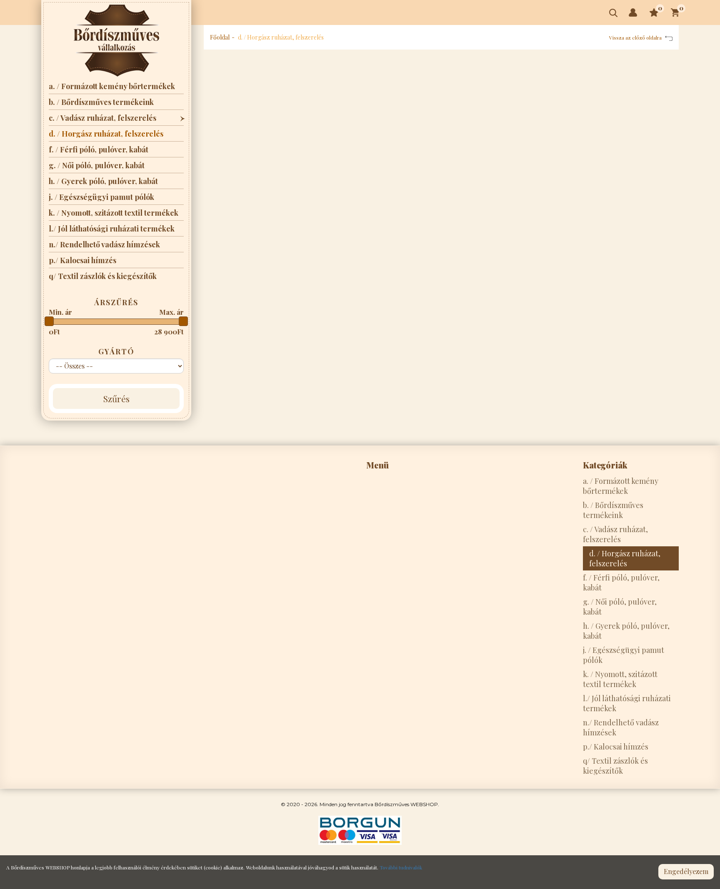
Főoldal (220, 37)
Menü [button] (377, 465)
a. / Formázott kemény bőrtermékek (112, 86)
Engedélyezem (686, 871)
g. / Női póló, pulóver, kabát (97, 165)
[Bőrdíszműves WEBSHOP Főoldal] (116, 41)
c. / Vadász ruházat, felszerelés (102, 118)
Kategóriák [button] (605, 465)
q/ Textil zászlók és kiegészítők (103, 276)
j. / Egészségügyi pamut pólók (101, 197)
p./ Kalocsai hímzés (82, 260)
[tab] (414, 465)
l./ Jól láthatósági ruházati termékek (112, 229)
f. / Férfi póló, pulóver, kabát (98, 149)
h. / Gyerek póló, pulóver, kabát (103, 181)
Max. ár (171, 311)
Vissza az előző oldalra (636, 37)
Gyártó (116, 351)
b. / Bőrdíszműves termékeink (101, 102)
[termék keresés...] (613, 12)
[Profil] (632, 12)
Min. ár (60, 311)
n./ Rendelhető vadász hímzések (104, 244)
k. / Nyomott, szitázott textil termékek (113, 213)
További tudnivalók (401, 867)
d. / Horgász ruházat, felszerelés (106, 134)
